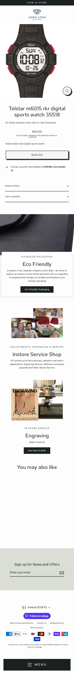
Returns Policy (12, 185)
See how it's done (37, 450)
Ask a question (12, 196)
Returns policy (37, 627)
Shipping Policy (57, 623)
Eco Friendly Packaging (37, 289)
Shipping (32, 135)
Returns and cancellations (21, 623)
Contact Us (42, 623)
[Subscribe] (61, 573)
